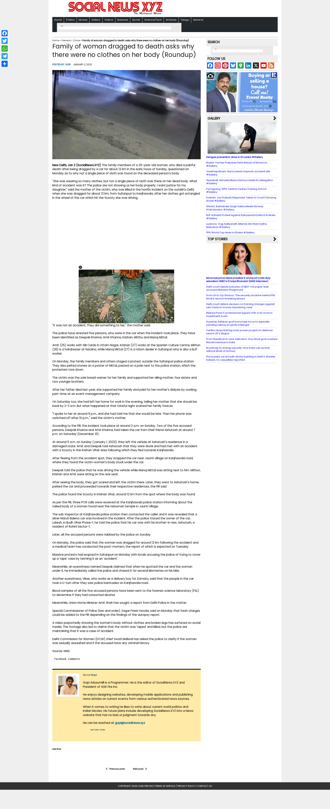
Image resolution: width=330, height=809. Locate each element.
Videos (108, 20)
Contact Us (204, 786)
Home (58, 20)
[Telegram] (4, 56)
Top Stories (218, 239)
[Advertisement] (214, 9)
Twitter (102, 730)
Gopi (68, 64)
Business (122, 20)
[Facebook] (4, 33)
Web (96, 730)
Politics (70, 20)
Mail (92, 730)
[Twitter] (4, 41)
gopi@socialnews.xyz (130, 723)
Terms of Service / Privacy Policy (174, 786)
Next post (138, 768)
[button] (80, 267)
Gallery (95, 20)
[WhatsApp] (4, 48)
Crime (76, 40)
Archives (171, 20)
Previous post (117, 768)
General (198, 20)
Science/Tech (153, 20)
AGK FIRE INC (146, 786)
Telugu (185, 20)
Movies (83, 20)
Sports (136, 20)
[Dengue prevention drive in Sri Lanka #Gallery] (242, 152)
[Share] (4, 64)
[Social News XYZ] (116, 13)
